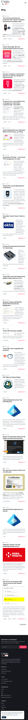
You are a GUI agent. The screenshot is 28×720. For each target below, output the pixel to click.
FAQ (2, 693)
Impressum (3, 707)
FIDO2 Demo (4, 683)
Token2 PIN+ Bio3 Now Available (12, 331)
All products (4, 669)
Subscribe (23, 647)
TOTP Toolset (4, 679)
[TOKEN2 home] (5, 3)
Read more (21, 38)
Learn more (15, 715)
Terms (2, 709)
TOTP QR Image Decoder (6, 681)
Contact (3, 705)
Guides (2, 689)
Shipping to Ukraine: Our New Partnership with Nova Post (11, 545)
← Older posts (23, 624)
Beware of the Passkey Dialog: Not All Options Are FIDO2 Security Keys (14, 437)
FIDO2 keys (3, 673)
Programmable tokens (6, 671)
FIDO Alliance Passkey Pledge (11, 377)
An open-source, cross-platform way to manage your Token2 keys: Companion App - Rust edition (14, 102)
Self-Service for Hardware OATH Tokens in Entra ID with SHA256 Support (12, 583)
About (2, 703)
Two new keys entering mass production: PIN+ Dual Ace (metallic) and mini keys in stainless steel (13, 19)
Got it (4, 717)
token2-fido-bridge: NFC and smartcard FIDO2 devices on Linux (13, 47)
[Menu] (25, 2)
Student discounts (6, 695)
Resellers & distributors (6, 697)
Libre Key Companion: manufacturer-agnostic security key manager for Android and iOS (14, 75)
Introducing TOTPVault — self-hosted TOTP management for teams (14, 158)
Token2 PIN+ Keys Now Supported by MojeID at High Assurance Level (14, 277)
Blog (2, 691)
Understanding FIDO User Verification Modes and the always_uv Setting (14, 131)
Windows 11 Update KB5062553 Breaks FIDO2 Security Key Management (12, 303)
